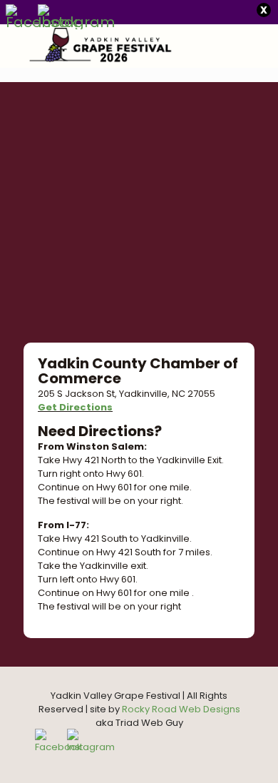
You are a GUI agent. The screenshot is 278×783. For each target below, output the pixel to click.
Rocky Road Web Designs (181, 709)
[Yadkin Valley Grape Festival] (90, 46)
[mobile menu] (259, 46)
